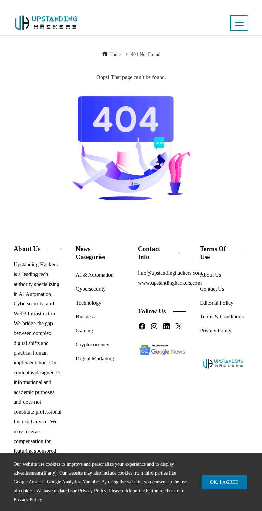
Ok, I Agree (224, 482)
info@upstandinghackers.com (170, 273)
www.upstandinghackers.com (170, 283)
